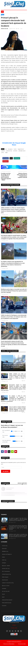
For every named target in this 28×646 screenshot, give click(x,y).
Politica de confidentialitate (8, 644)
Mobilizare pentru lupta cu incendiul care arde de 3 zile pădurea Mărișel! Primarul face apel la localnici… (13, 365)
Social (2, 14)
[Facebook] (7, 631)
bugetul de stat (21, 149)
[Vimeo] (15, 631)
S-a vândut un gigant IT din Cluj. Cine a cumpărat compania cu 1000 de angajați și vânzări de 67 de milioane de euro (18, 519)
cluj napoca (10, 149)
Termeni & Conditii (22, 644)
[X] (13, 631)
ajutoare (3, 150)
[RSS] (21, 631)
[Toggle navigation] (2, 12)
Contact (14, 625)
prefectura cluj (9, 150)
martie (15, 149)
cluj (5, 149)
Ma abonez (5, 471)
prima (2, 152)
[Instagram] (10, 631)
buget (6, 152)
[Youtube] (18, 631)
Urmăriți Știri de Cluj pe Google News (14, 144)
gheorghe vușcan (22, 150)
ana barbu (15, 150)
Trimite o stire (14, 628)
